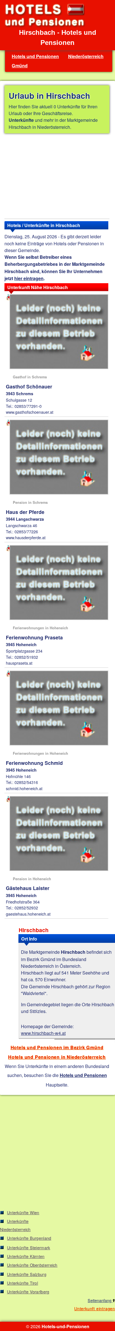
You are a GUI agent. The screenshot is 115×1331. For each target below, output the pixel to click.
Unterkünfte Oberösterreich (32, 1265)
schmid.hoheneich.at (24, 788)
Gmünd (20, 65)
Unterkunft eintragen (94, 1308)
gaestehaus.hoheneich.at (28, 914)
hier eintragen (29, 278)
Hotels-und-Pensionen (65, 1326)
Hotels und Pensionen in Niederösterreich (57, 1057)
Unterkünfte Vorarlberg (28, 1292)
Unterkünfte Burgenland (29, 1238)
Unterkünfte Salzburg (26, 1274)
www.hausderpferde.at (25, 537)
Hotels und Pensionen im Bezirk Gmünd (57, 1047)
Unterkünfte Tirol (22, 1283)
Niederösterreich (86, 56)
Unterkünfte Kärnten (26, 1256)
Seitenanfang (100, 1300)
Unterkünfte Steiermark (28, 1247)
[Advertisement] (56, 177)
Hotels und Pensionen (35, 56)
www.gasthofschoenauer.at (29, 412)
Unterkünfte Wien (23, 1212)
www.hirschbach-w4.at (43, 1033)
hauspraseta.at (19, 663)
